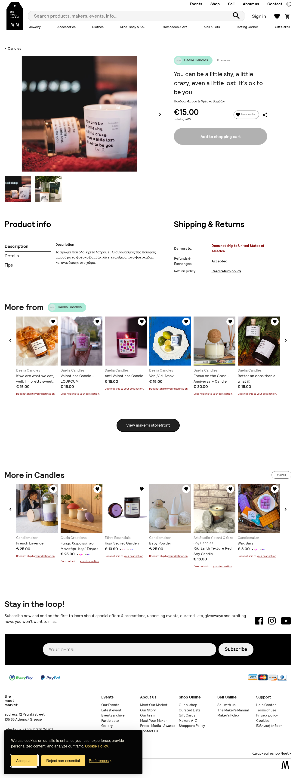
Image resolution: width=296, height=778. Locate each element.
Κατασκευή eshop (266, 753)
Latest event (111, 710)
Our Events (110, 705)
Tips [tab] (9, 265)
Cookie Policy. (97, 746)
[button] (10, 340)
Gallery (107, 725)
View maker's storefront (148, 425)
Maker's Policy (228, 715)
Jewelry (35, 27)
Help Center (266, 705)
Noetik (286, 753)
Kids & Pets (212, 27)
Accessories (66, 27)
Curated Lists (189, 710)
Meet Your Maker (153, 720)
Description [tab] (16, 246)
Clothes (98, 27)
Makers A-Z (188, 720)
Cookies (262, 720)
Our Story (148, 710)
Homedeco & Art (175, 27)
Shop (215, 3)
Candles (14, 48)
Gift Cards (282, 27)
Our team (147, 715)
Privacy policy (267, 715)
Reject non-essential (63, 760)
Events (196, 3)
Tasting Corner (247, 27)
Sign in (259, 16)
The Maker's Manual (233, 710)
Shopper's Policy (192, 725)
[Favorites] (53, 322)
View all (281, 475)
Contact (274, 3)
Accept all (24, 760)
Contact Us (149, 731)
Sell (231, 3)
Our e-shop (188, 705)
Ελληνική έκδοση (269, 725)
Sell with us (226, 705)
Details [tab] (12, 256)
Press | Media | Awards (157, 725)
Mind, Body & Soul (133, 27)
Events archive (113, 715)
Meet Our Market (153, 705)
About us (251, 3)
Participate (110, 720)
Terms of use (266, 710)
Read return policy (226, 271)
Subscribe (236, 649)
